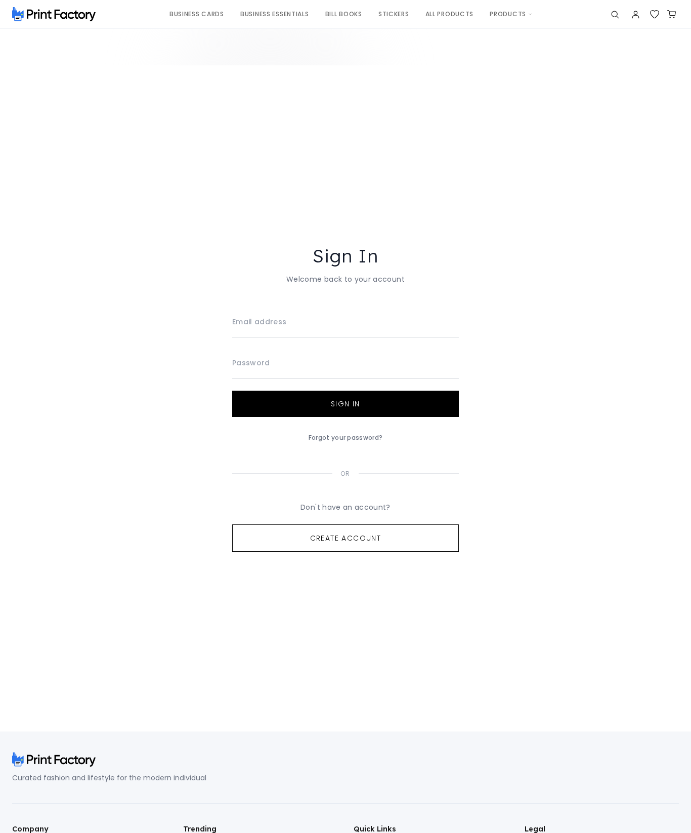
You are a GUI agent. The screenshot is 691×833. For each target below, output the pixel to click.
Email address (259, 322)
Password (251, 363)
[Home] (54, 14)
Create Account (345, 538)
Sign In (345, 404)
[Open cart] (672, 14)
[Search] (615, 14)
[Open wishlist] (654, 14)
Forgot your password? (345, 438)
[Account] (635, 14)
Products (508, 14)
